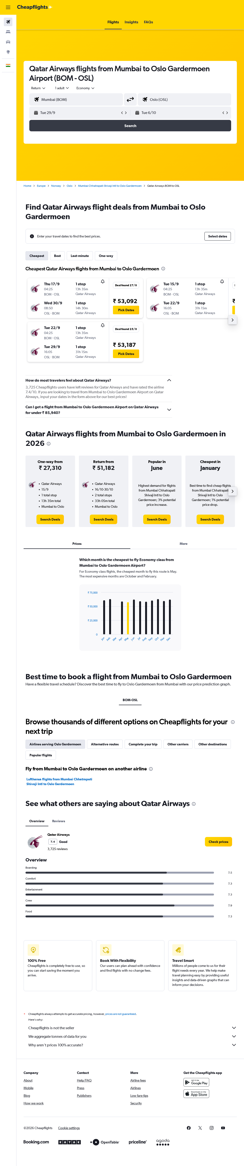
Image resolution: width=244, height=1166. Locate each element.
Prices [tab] (76, 544)
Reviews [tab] (58, 821)
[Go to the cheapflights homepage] (34, 7)
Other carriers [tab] (178, 744)
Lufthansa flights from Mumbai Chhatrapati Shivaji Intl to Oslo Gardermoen (59, 781)
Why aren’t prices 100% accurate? (55, 1045)
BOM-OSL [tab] (130, 700)
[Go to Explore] (8, 52)
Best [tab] (57, 256)
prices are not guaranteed (120, 1014)
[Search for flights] (8, 22)
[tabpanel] (130, 608)
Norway (56, 185)
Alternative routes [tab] (105, 744)
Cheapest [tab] (37, 256)
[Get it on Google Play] (196, 1082)
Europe (41, 185)
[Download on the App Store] (196, 1093)
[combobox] (85, 88)
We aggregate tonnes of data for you (57, 1036)
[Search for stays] (8, 32)
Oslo (69, 185)
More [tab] (184, 544)
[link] (50, 519)
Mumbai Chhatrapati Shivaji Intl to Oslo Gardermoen (110, 185)
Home (27, 185)
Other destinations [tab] (212, 744)
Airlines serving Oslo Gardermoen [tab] (55, 744)
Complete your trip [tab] (143, 744)
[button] (8, 7)
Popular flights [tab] (41, 755)
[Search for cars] (8, 42)
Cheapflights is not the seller (51, 1028)
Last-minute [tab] (80, 256)
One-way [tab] (106, 256)
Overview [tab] (37, 821)
